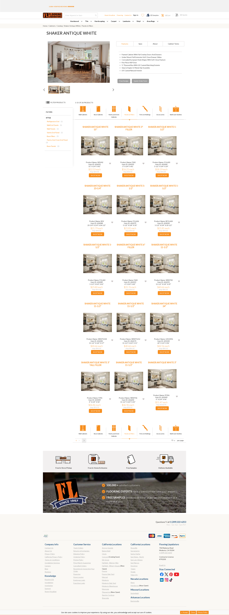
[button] (110, 163)
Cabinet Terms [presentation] (173, 44)
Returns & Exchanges (81, 551)
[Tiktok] (171, 579)
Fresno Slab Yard (108, 574)
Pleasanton (106, 592)
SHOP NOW (95, 175)
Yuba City (134, 575)
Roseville (134, 548)
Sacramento (135, 551)
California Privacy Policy (53, 557)
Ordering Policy (79, 557)
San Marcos (135, 563)
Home (45, 26)
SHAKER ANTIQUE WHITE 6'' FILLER (131, 246)
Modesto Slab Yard (109, 583)
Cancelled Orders (79, 566)
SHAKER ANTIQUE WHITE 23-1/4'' (97, 187)
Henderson (135, 586)
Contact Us (128, 15)
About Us (48, 551)
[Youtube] (177, 574)
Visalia (133, 572)
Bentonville (135, 601)
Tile (86, 21)
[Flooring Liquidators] (52, 15)
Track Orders (78, 548)
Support (48, 589)
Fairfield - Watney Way (110, 563)
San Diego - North (137, 557)
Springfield (135, 593)
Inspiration (49, 586)
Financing (120, 15)
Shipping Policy (79, 554)
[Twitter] (166, 574)
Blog (46, 569)
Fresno (104, 571)
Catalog (60, 26)
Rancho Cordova (108, 595)
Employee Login (79, 580)
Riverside (105, 598)
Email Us (162, 565)
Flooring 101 (49, 580)
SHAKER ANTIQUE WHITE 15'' (95, 128)
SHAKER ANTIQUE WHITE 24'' (164, 305)
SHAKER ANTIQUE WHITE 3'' (162, 362)
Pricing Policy (78, 560)
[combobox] (81, 15)
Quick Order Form (140, 81)
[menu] (114, 21)
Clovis (104, 554)
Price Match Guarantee (82, 563)
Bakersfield (106, 551)
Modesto (105, 580)
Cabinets (52, 26)
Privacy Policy (50, 554)
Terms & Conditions (52, 560)
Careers (48, 566)
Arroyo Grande (107, 548)
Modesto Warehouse (110, 586)
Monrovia (105, 589)
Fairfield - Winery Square (111, 566)
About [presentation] (155, 44)
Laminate (126, 21)
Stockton (134, 566)
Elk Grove (105, 560)
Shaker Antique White (72, 26)
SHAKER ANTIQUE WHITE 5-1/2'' (162, 128)
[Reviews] (71, 6)
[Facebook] (161, 574)
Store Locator (78, 577)
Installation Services (52, 563)
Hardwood (74, 21)
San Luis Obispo (137, 560)
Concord (105, 557)
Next (112, 90)
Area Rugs (151, 21)
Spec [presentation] (140, 44)
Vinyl (139, 21)
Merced (105, 577)
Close (193, 612)
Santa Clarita (135, 554)
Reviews (48, 572)
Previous (45, 90)
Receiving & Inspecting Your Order (83, 570)
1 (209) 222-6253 (178, 522)
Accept (185, 612)
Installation (49, 583)
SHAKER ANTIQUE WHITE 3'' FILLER (129, 128)
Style (48, 118)
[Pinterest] (171, 574)
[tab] (124, 43)
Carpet (114, 21)
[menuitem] (76, 21)
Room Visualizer (110, 15)
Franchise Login (79, 583)
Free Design (123, 81)
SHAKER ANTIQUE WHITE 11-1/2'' (164, 246)
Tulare (133, 569)
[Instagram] (166, 579)
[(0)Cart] (161, 15)
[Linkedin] (161, 579)
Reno (133, 583)
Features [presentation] (125, 44)
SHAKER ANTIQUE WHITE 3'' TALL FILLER (95, 363)
